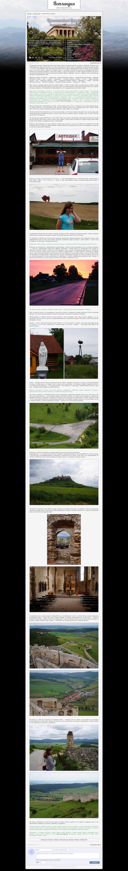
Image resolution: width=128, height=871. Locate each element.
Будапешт (70, 42)
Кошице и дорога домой (74, 59)
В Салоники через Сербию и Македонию (78, 44)
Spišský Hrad (83, 839)
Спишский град (63, 839)
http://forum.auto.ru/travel (64, 100)
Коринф (69, 55)
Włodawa (76, 839)
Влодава (71, 839)
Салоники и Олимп (72, 46)
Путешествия (36, 13)
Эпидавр (69, 52)
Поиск (58, 7)
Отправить (95, 862)
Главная (29, 13)
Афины (69, 48)
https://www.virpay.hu (62, 834)
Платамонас (70, 57)
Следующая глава (95, 63)
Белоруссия (44, 839)
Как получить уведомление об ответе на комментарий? (48, 859)
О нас (70, 7)
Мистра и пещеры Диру (74, 54)
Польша (50, 839)
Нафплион (70, 50)
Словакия (56, 839)
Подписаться (64, 7)
